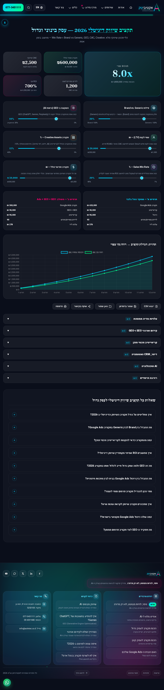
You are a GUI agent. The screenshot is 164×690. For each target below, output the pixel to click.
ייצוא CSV (149, 306)
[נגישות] (5, 22)
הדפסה (59, 306)
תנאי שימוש (133, 673)
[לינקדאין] (31, 573)
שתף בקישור (80, 306)
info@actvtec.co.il (27, 628)
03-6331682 (29, 619)
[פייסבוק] (39, 573)
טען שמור (103, 306)
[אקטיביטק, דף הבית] (149, 7)
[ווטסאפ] (7, 683)
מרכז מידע (90, 7)
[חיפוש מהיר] (28, 7)
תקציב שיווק (129, 400)
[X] (23, 573)
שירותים (109, 7)
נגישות (156, 673)
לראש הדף (80, 673)
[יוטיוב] (6, 573)
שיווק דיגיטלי (103, 30)
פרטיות (146, 673)
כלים (74, 7)
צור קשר (59, 7)
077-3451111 (13, 7)
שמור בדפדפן (126, 306)
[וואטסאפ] (14, 573)
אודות (121, 7)
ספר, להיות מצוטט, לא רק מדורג (142, 583)
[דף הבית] (130, 7)
